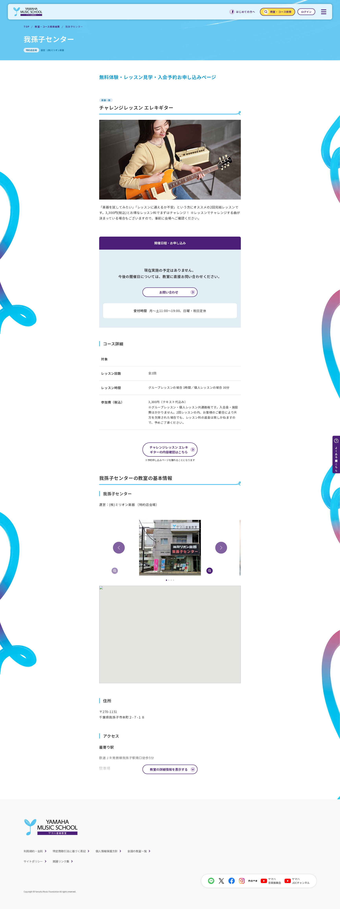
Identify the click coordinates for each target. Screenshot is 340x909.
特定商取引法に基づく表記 (69, 851)
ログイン (306, 12)
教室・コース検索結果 (47, 26)
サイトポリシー (33, 861)
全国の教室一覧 (137, 851)
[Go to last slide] (119, 548)
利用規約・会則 (33, 851)
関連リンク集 (61, 861)
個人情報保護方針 (107, 851)
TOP (26, 26)
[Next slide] (221, 548)
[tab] (166, 580)
